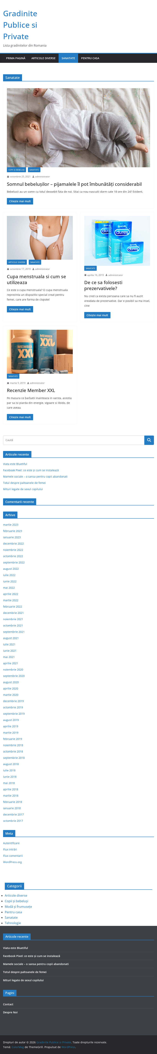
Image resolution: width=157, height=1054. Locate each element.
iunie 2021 (9, 650)
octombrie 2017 (13, 821)
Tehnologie (13, 923)
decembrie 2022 (13, 543)
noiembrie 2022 (13, 550)
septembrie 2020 (14, 676)
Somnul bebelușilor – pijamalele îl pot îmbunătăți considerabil (74, 184)
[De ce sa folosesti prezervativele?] (117, 241)
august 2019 (11, 720)
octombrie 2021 (13, 625)
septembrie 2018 (14, 758)
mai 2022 (9, 587)
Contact (8, 1004)
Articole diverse (43, 58)
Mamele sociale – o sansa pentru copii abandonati (35, 476)
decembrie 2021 (13, 613)
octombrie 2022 (13, 556)
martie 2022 (10, 600)
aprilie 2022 (10, 594)
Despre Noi (10, 1012)
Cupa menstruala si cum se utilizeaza (36, 279)
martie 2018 (10, 795)
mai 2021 (9, 657)
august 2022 (11, 569)
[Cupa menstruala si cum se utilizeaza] (40, 238)
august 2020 (11, 682)
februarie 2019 (12, 739)
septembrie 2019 (14, 713)
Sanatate (68, 58)
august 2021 (11, 638)
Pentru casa (90, 58)
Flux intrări (10, 849)
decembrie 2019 (13, 701)
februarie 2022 (12, 606)
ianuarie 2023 (12, 537)
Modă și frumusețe (18, 906)
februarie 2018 (12, 802)
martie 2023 (10, 524)
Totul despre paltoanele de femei (24, 483)
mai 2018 (9, 783)
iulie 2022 (9, 575)
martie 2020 (10, 695)
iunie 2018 (9, 776)
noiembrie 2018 (13, 745)
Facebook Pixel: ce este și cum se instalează (31, 470)
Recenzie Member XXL (31, 390)
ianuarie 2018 (12, 808)
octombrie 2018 (13, 751)
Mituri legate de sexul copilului (23, 489)
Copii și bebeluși (16, 169)
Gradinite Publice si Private (20, 24)
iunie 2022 (9, 581)
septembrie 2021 (14, 632)
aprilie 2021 (10, 663)
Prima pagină (15, 58)
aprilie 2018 (10, 789)
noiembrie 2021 (13, 619)
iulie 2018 (9, 770)
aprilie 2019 (10, 726)
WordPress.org (12, 862)
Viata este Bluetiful (15, 464)
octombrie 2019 (13, 707)
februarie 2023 (12, 531)
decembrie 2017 (13, 814)
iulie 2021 (9, 644)
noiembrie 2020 (13, 669)
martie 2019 (10, 732)
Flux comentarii (13, 856)
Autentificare (11, 843)
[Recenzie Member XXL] (40, 352)
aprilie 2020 (10, 688)
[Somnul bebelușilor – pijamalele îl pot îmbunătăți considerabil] (78, 127)
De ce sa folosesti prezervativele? (103, 285)
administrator (42, 176)
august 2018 (11, 764)
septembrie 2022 (14, 562)
